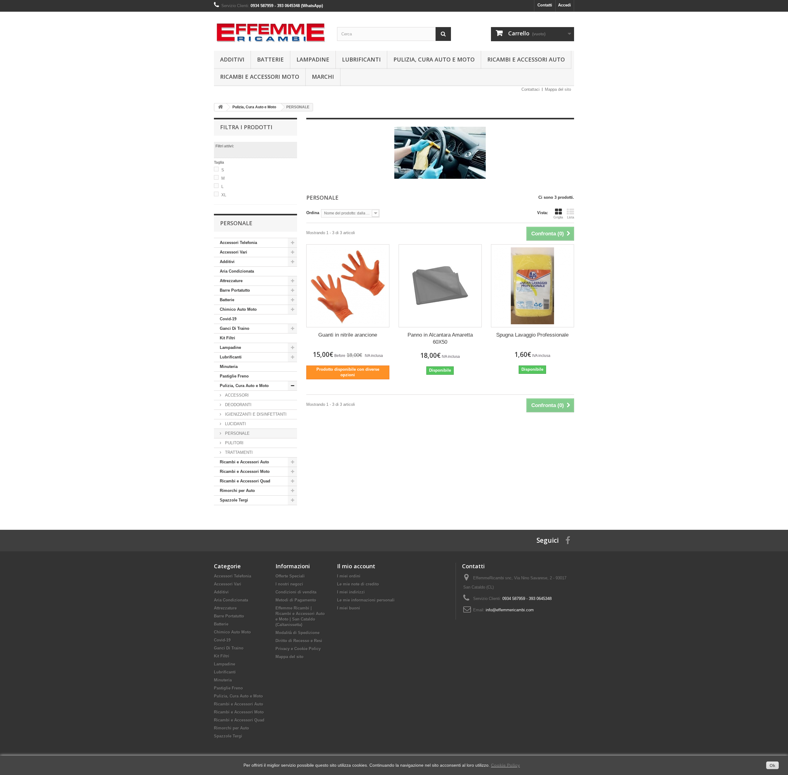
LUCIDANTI (235, 423)
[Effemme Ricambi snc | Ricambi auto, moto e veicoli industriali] (271, 29)
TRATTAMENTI (238, 452)
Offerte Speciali (290, 576)
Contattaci (530, 89)
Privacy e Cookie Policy (298, 648)
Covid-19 (228, 319)
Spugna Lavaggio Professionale (532, 335)
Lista (570, 217)
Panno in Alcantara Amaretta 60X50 (440, 338)
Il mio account (356, 566)
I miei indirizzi (351, 592)
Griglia (558, 217)
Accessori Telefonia (238, 242)
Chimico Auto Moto (238, 309)
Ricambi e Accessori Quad (245, 481)
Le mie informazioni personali (366, 600)
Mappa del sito (558, 89)
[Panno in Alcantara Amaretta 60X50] (440, 285)
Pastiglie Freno (234, 376)
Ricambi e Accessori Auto (526, 59)
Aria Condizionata (237, 271)
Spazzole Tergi (234, 500)
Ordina (312, 212)
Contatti (544, 5)
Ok (772, 765)
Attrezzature (231, 280)
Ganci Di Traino (234, 328)
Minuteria (229, 366)
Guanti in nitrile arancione (347, 335)
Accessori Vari (233, 252)
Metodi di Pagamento (295, 600)
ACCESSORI (236, 395)
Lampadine (312, 59)
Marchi (323, 76)
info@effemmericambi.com (510, 610)
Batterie (270, 59)
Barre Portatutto (235, 290)
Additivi (232, 59)
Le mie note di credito (358, 584)
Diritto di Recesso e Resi (298, 640)
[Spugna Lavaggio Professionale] (532, 285)
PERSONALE (237, 433)
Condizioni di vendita (295, 592)
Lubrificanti (361, 59)
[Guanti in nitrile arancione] (347, 285)
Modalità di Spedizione (297, 632)
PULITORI (233, 443)
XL (223, 195)
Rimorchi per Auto (237, 490)
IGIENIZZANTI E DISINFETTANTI (255, 414)
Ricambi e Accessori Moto (259, 76)
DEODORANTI (237, 404)
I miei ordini (348, 576)
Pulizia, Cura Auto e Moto (434, 59)
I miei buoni (348, 608)
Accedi (564, 5)
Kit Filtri (227, 338)
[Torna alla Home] (220, 107)
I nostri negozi (289, 584)
